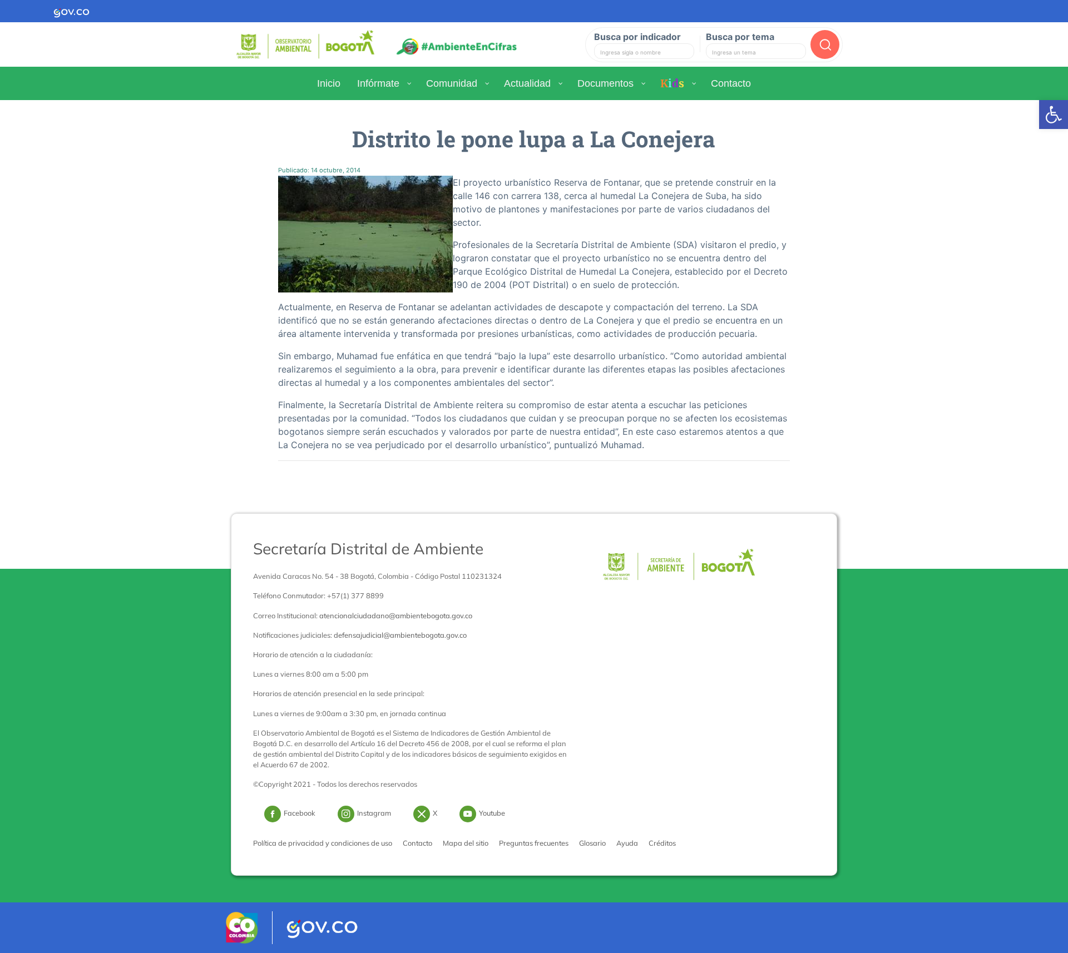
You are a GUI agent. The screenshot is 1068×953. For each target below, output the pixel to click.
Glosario (592, 842)
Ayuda (627, 842)
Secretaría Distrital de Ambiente (368, 548)
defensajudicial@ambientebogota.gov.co (400, 635)
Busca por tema (740, 36)
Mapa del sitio (465, 842)
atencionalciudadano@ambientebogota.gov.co (395, 615)
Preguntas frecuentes (533, 842)
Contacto (417, 842)
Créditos (662, 842)
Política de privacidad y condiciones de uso (322, 842)
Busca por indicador (637, 36)
